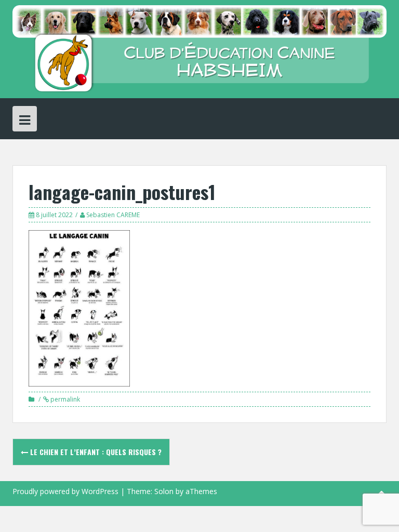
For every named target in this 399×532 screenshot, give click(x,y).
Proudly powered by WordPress (65, 491)
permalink (64, 399)
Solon (164, 491)
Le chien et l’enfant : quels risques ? (95, 451)
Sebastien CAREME (113, 214)
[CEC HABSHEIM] (199, 48)
